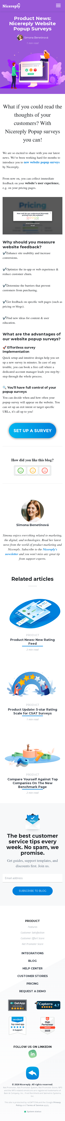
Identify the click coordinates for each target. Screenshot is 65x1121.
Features (32, 926)
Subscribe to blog (32, 890)
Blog (32, 961)
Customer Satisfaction (32, 932)
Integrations (32, 953)
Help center (32, 968)
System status (33, 1111)
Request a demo (32, 991)
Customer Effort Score (32, 938)
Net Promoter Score (32, 944)
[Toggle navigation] (60, 5)
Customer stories (32, 976)
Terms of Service (34, 1105)
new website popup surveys (42, 162)
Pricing (32, 983)
